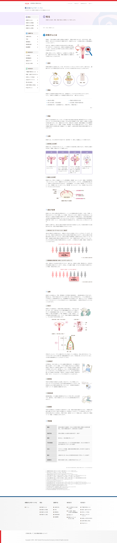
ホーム (27, 507)
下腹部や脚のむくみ (31, 72)
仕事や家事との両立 (31, 85)
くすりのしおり (70, 3)
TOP (44, 27)
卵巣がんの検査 (30, 23)
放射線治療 (28, 44)
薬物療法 (28, 42)
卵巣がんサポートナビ (35, 8)
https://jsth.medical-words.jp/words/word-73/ (63, 489)
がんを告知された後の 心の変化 (73, 508)
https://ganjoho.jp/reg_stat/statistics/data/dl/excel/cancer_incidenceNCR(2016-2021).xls (60, 473)
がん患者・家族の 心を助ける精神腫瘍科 (73, 511)
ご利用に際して (29, 533)
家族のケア (28, 60)
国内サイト (90, 3)
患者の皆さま (77, 3)
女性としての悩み (30, 77)
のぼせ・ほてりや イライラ (85, 515)
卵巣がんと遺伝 (30, 28)
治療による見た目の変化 (87, 518)
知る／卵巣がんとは (50, 27)
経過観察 (28, 47)
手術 (27, 39)
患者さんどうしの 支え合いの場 (72, 518)
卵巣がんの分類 (30, 25)
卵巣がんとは (29, 20)
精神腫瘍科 (28, 58)
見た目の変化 (29, 82)
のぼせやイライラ (30, 79)
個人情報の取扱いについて (40, 533)
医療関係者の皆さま (84, 3)
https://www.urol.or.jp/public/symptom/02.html (69, 486)
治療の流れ (28, 36)
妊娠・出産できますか (31, 74)
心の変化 (28, 55)
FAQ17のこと (29, 87)
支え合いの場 (29, 63)
